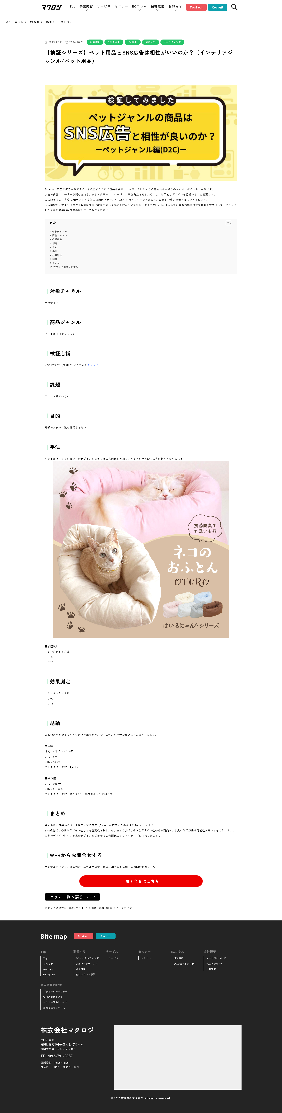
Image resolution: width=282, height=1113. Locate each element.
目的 (54, 247)
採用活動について (53, 997)
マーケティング (172, 42)
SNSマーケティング (87, 963)
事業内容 (86, 6)
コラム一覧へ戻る (66, 897)
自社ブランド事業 (85, 974)
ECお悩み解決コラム (185, 963)
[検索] (234, 7)
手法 (54, 251)
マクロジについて (216, 958)
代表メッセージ (215, 963)
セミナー (121, 6)
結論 (54, 259)
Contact (196, 7)
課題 (55, 243)
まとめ (56, 263)
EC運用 (133, 42)
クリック (92, 365)
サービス (104, 6)
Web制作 (81, 969)
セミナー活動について (55, 1002)
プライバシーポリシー (55, 991)
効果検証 (95, 42)
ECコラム (139, 6)
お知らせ (175, 6)
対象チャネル (59, 231)
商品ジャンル (59, 235)
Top (73, 6)
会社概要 (157, 6)
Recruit (217, 7)
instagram (49, 974)
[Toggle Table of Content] (227, 223)
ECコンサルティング (87, 958)
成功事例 (179, 958)
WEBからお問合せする (66, 267)
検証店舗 (57, 239)
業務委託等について (54, 1007)
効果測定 (57, 255)
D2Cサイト (114, 42)
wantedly (48, 969)
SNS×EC (150, 42)
